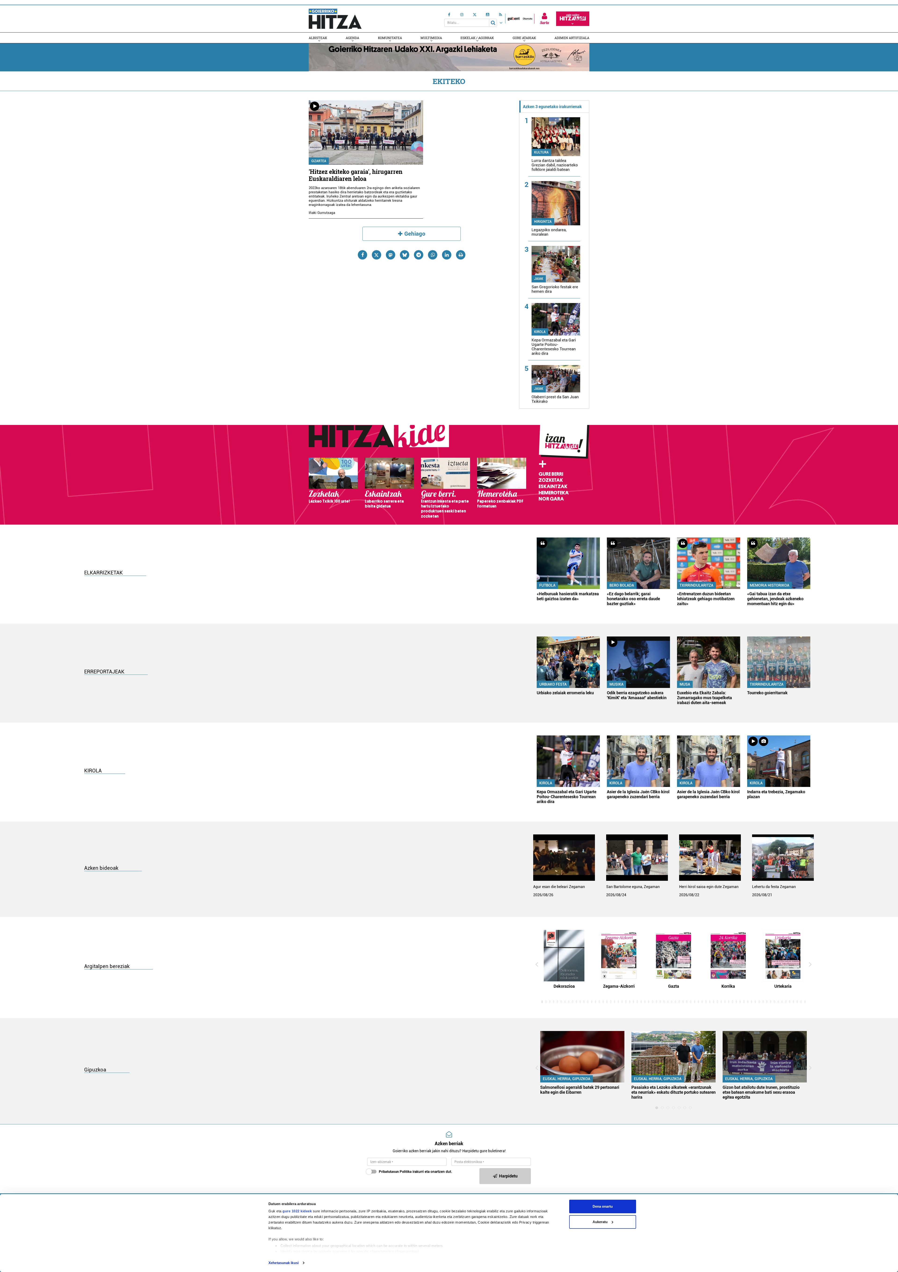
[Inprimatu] (460, 255)
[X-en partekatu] (376, 255)
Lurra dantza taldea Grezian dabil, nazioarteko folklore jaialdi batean (555, 165)
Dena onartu (603, 1206)
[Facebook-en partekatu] (362, 255)
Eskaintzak (553, 486)
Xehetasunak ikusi (283, 1263)
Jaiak (538, 279)
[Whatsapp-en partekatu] (432, 255)
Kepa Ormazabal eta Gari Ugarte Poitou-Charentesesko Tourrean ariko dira (554, 347)
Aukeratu (600, 1222)
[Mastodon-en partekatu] (390, 255)
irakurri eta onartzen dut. (415, 1172)
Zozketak (551, 480)
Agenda (352, 38)
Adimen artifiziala (571, 38)
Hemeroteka (554, 492)
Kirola (540, 332)
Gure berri (551, 474)
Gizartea (318, 161)
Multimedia (431, 38)
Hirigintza (543, 221)
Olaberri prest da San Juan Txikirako (555, 399)
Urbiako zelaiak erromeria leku (565, 692)
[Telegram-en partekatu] (418, 255)
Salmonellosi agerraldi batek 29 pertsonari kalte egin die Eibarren (579, 1090)
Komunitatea (390, 38)
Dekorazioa (564, 986)
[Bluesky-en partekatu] (404, 255)
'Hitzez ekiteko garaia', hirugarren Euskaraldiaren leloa (355, 175)
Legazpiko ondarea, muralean (549, 232)
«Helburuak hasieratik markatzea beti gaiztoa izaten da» (568, 596)
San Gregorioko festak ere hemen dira (555, 289)
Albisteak (318, 38)
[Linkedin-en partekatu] (446, 255)
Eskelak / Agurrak (477, 38)
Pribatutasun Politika (395, 1172)
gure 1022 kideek (297, 1211)
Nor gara (551, 498)
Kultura (541, 152)
